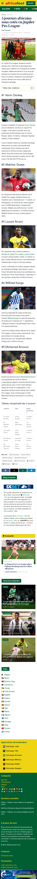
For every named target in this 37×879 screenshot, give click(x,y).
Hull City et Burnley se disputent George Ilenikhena (17, 808)
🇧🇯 (4, 789)
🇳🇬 (22, 789)
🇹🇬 (14, 791)
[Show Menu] (2, 3)
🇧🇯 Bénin (17, 9)
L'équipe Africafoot (11, 572)
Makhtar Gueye (21, 197)
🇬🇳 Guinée (6, 701)
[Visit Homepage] (15, 3)
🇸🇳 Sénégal (6, 464)
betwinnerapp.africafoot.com (11, 870)
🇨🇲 (9, 789)
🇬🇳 (2, 791)
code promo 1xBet (11, 520)
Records (9, 14)
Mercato (4, 780)
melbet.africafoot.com (9, 867)
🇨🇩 (9, 791)
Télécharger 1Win (11, 751)
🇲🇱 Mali (5, 708)
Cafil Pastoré (6, 30)
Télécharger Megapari (13, 768)
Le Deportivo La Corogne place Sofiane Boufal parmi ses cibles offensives (18, 566)
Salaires (4, 785)
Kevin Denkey (30, 125)
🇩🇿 (2, 789)
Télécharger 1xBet (12, 746)
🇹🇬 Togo (15, 464)
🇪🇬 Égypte (6, 694)
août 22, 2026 (23, 572)
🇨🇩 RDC (5, 718)
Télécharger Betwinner (13, 755)
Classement (7, 613)
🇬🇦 (19, 789)
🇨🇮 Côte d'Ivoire (20, 461)
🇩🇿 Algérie (6, 9)
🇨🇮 (14, 789)
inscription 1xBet (12, 511)
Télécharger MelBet (12, 764)
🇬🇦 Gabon (6, 698)
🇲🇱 (4, 791)
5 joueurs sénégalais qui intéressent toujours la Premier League (17, 627)
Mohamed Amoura (27, 377)
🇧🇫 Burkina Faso (8, 681)
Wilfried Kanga (13, 318)
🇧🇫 (7, 789)
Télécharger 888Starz (13, 760)
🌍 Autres (6, 731)
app (31, 3)
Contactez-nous (7, 856)
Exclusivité (8, 561)
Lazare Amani (25, 454)
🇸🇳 (12, 791)
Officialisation (6, 782)
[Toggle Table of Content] (31, 88)
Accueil (4, 14)
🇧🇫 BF (26, 9)
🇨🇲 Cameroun (7, 684)
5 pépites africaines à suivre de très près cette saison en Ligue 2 (17, 655)
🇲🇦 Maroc (5, 711)
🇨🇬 (12, 789)
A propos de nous (9, 823)
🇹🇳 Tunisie (6, 728)
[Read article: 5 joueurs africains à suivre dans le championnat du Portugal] (18, 597)
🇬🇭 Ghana (6, 704)
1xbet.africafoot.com (9, 865)
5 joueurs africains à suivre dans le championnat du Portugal (17, 602)
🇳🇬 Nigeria (6, 714)
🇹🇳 (17, 791)
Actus (5, 587)
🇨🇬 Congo (6, 688)
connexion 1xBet (21, 516)
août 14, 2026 (8, 607)
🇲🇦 (7, 791)
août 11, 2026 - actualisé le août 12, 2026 (17, 633)
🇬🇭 (19, 791)
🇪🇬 (17, 789)
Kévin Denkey (14, 454)
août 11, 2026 (8, 659)
